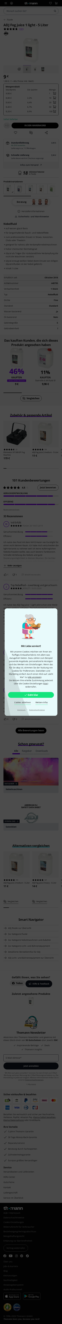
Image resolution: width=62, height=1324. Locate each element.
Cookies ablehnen (22, 702)
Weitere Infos (41, 702)
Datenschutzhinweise (37, 710)
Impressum (21, 710)
